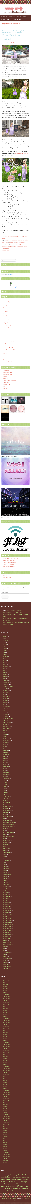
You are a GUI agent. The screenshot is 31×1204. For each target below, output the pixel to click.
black (21, 1175)
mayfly (19, 1182)
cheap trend (6, 303)
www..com (15, 281)
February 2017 (6, 1040)
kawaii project (6, 778)
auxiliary (8, 240)
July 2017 (5, 1030)
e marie (24, 1177)
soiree (4, 880)
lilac (17, 242)
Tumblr (9, 19)
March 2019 (5, 990)
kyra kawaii (5, 330)
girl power (5, 750)
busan (4, 678)
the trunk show (6, 938)
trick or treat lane (7, 942)
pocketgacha (6, 842)
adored (2, 1175)
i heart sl (5, 376)
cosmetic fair (6, 682)
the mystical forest (7, 926)
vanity (4, 954)
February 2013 (6, 1136)
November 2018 (6, 998)
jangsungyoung (6, 322)
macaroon (5, 334)
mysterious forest (7, 816)
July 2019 (5, 982)
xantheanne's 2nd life (8, 362)
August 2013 (6, 1124)
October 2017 (6, 1024)
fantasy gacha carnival (8, 718)
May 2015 (5, 1082)
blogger (5, 664)
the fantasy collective (7, 914)
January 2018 (6, 1018)
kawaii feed (5, 378)
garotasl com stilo (7, 316)
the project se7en (7, 928)
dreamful (5, 702)
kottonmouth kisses (7, 328)
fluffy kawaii (6, 730)
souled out (5, 882)
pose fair (5, 846)
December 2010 (6, 1154)
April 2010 (5, 1160)
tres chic (5, 940)
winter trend (6, 964)
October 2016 (6, 1048)
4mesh (4, 642)
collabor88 (5, 680)
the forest (5, 916)
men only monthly (7, 806)
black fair (5, 660)
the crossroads (6, 902)
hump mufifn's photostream (17, 286)
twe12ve (5, 946)
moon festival (6, 812)
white (8, 1191)
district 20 (5, 698)
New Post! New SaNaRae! (9, 566)
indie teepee (6, 774)
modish (12, 1184)
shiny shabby (6, 868)
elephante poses (10, 1177)
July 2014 (5, 1102)
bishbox (4, 658)
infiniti (7, 1182)
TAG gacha (5, 888)
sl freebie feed (6, 388)
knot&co (5, 782)
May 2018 (5, 1010)
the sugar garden (9, 246)
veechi (3, 1191)
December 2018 (6, 996)
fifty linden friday (7, 726)
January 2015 (6, 1090)
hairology (5, 758)
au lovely (5, 654)
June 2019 (5, 984)
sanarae (5, 866)
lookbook (5, 792)
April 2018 (5, 1012)
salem (4, 864)
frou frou (5, 736)
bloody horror (6, 666)
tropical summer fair (8, 944)
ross (4, 858)
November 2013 (6, 1118)
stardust (26, 1186)
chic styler (5, 306)
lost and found (6, 796)
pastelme (5, 344)
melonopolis (22, 242)
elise (21, 1177)
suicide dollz (6, 884)
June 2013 (5, 1128)
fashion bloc (5, 720)
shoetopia (5, 872)
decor (4, 694)
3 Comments (5, 250)
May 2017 (5, 1034)
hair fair (5, 756)
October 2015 (6, 1072)
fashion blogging (14, 236)
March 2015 (5, 1086)
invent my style (6, 320)
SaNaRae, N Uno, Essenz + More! (14, 612)
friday (10, 242)
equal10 (5, 708)
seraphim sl (5, 352)
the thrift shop (6, 936)
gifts (4, 748)
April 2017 (5, 1036)
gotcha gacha (6, 754)
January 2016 (6, 1066)
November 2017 (6, 1022)
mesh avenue (6, 808)
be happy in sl (6, 370)
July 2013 (5, 1126)
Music (3, 19)
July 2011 (5, 1140)
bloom (4, 668)
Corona (12, 146)
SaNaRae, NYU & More (8, 564)
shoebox (5, 870)
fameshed (5, 714)
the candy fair (6, 894)
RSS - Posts (5, 575)
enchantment (6, 706)
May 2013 (5, 1130)
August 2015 (6, 1076)
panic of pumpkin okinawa (9, 836)
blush (4, 670)
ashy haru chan (6, 300)
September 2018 (6, 1002)
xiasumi (21, 246)
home (4, 768)
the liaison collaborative (8, 924)
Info (24, 16)
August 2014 (6, 1100)
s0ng (9, 1186)
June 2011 (5, 1142)
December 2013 (6, 1116)
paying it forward (7, 840)
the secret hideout (7, 934)
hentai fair (5, 764)
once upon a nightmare (8, 832)
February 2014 (6, 1112)
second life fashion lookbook (9, 380)
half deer (22, 1179)
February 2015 (6, 1088)
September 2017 (6, 1026)
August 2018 (6, 1004)
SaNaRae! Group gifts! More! (9, 562)
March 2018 (5, 1014)
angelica (9, 1175)
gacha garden (6, 738)
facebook (6, 264)
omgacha (5, 828)
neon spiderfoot (6, 338)
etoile (4, 710)
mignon (9, 1184)
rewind (4, 854)
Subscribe (5, 597)
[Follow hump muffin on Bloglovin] (7, 275)
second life (15, 1186)
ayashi (12, 240)
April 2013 (5, 1132)
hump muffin (15, 7)
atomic (14, 1175)
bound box (5, 676)
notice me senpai (7, 820)
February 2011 (6, 1150)
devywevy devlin (6, 308)
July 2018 (5, 1006)
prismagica (5, 850)
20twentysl (5, 640)
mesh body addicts (7, 810)
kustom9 (5, 786)
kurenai (5, 784)
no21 (4, 818)
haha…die (5, 318)
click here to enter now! (21, 153)
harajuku (5, 762)
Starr (4, 612)
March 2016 (5, 1062)
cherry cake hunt (18, 240)
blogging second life (7, 372)
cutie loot (5, 688)
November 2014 (6, 1094)
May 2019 (5, 986)
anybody (5, 648)
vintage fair (5, 956)
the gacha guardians (7, 920)
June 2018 (5, 1008)
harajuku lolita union (7, 374)
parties (4, 838)
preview (4, 244)
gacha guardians (7, 740)
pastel (22, 1184)
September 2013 (6, 1122)
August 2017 (6, 1028)
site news (5, 876)
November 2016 (6, 1046)
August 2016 (6, 1052)
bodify (4, 672)
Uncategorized (6, 952)
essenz (7, 1179)
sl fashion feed (6, 384)
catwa (25, 1174)
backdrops (5, 656)
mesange (24, 1182)
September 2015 (6, 1074)
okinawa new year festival (9, 822)
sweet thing (18, 244)
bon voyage (5, 674)
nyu (20, 1184)
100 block (5, 636)
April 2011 (5, 1146)
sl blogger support (7, 354)
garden (4, 744)
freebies (20, 236)
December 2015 (6, 1068)
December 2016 (6, 1044)
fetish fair (5, 724)
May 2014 (5, 1106)
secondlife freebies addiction (9, 350)
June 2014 (5, 1104)
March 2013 (5, 1134)
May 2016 (5, 1058)
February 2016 (6, 1064)
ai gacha (5, 644)
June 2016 (5, 1056)
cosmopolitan (6, 684)
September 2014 (6, 1098)
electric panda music (8, 310)
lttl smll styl (5, 798)
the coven (5, 900)
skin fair (5, 878)
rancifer (5, 346)
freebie (13, 1179)
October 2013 (6, 1120)
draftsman (5, 700)
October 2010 (6, 1158)
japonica (5, 776)
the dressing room (7, 910)
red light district (6, 852)
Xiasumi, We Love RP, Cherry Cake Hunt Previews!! (13, 35)
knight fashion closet (7, 326)
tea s (23, 244)
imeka (3, 1182)
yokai (11, 1191)
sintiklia (21, 1186)
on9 (4, 830)
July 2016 (5, 1054)
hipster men (6, 766)
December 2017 (6, 1020)
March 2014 (5, 1110)
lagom (16, 1182)
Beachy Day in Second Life (9, 560)
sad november (6, 860)
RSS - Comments (7, 577)
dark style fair (6, 690)
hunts (3, 238)
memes (5, 804)
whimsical (5, 962)
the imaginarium (7, 922)
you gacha (5, 968)
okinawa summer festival (8, 824)
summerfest (6, 886)
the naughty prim (7, 360)
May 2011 (5, 1144)
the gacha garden (7, 918)
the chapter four (6, 896)
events (7, 236)
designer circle (6, 696)
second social (6, 382)
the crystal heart (6, 904)
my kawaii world (6, 336)
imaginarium (6, 772)
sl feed (4, 386)
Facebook (12, 16)
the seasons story (7, 930)
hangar (4, 760)
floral (7, 242)
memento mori (6, 802)
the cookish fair (6, 898)
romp (4, 856)
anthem (5, 646)
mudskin (16, 1184)
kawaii (13, 242)
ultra (4, 950)
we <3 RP (5, 960)
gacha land (5, 742)
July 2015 (5, 1078)
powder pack (6, 848)
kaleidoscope (6, 324)
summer (2, 1188)
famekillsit (5, 312)
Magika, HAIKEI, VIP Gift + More (10, 558)
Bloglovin (4, 16)
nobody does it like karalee (9, 342)
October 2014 (6, 1096)
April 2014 (5, 1108)
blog (4, 662)
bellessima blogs (6, 302)
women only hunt (7, 966)
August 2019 (6, 980)
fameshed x (5, 716)
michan (4, 1184)
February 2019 (6, 992)
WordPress (17, 19)
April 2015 (5, 1084)
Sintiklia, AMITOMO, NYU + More (14, 610)
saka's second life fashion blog (10, 348)
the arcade (5, 892)
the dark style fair (7, 906)
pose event (5, 844)
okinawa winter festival (8, 826)
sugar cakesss (6, 358)
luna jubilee (5, 332)
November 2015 (6, 1070)
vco (27, 1188)
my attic (5, 814)
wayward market (7, 958)
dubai (4, 704)
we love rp (16, 246)
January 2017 (6, 1042)
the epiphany (6, 912)
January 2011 (6, 1152)
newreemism (6, 340)
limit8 (4, 788)
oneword (5, 834)
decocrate (5, 692)
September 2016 (6, 1050)
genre (4, 746)
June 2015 (5, 1080)
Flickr (19, 16)
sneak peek (12, 244)
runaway (4, 1186)
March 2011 (5, 1148)
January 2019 (6, 994)
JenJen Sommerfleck (8, 614)
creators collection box (8, 686)
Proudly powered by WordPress (9, 1198)
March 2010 (6, 1162)
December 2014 (6, 1092)
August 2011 (6, 1138)
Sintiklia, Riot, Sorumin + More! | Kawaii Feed (13, 622)
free (4, 732)
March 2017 (5, 1038)
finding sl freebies (7, 314)
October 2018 (6, 1000)
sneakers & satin (7, 356)
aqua (4, 652)
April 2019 (5, 988)
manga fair (5, 800)
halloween (26, 1179)
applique (5, 650)
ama (6, 1175)
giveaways (25, 236)
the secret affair (6, 932)
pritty (8, 244)
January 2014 (6, 1114)
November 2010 (6, 1156)
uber (4, 948)
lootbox (4, 794)
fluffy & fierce (6, 728)
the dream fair (6, 908)
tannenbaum (6, 890)
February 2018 (6, 1016)
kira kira (5, 780)
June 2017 (5, 1032)
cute (2, 1177)
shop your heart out (7, 874)
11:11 (4, 638)
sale (4, 862)
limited (4, 790)
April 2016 (5, 1060)
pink (25, 1184)
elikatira (18, 1177)
